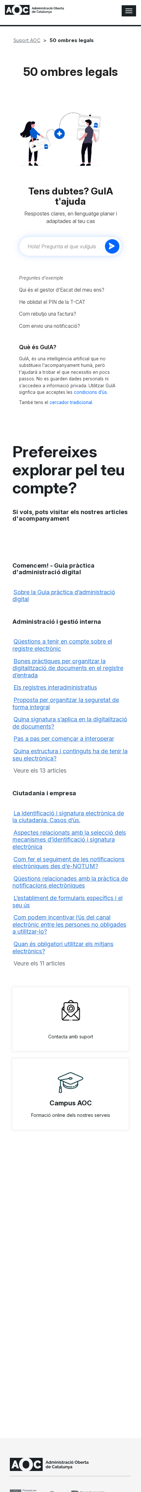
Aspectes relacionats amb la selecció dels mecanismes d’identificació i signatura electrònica (69, 839)
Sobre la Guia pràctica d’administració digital (63, 596)
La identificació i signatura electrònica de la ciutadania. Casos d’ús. (68, 817)
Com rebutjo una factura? (47, 314)
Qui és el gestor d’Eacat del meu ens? (61, 290)
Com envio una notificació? (49, 326)
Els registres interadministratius (55, 687)
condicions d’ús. (91, 392)
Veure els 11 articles (39, 963)
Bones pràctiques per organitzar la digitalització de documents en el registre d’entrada (67, 668)
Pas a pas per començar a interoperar (63, 738)
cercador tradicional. (71, 402)
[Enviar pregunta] (112, 246)
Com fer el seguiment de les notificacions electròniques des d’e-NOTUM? (68, 863)
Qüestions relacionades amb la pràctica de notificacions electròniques (70, 882)
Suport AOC (26, 40)
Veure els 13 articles (40, 770)
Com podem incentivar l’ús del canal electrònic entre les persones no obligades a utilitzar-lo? (69, 924)
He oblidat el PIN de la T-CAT (52, 302)
